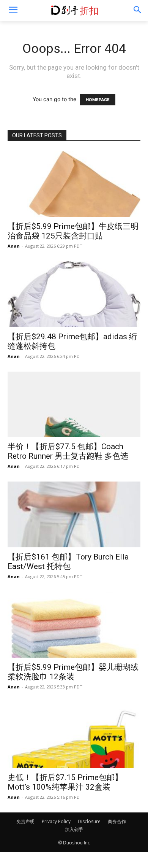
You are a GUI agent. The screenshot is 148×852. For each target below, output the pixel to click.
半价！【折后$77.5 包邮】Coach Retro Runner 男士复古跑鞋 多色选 (68, 451)
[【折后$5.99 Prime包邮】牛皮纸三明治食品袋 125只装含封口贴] (74, 184)
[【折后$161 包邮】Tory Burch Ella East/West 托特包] (74, 514)
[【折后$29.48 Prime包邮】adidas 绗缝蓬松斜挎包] (74, 294)
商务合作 (117, 821)
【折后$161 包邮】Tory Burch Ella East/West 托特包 (68, 561)
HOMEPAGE (98, 99)
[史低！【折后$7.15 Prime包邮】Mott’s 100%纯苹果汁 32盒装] (74, 735)
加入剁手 (74, 829)
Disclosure (89, 821)
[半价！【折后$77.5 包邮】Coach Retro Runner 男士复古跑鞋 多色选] (74, 404)
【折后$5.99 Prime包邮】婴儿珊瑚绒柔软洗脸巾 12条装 (73, 672)
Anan (14, 246)
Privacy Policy (56, 821)
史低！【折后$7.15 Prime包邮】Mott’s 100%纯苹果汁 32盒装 (65, 782)
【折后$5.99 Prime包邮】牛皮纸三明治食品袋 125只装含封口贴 (73, 231)
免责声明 (25, 821)
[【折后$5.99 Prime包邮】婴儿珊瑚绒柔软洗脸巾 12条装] (74, 625)
